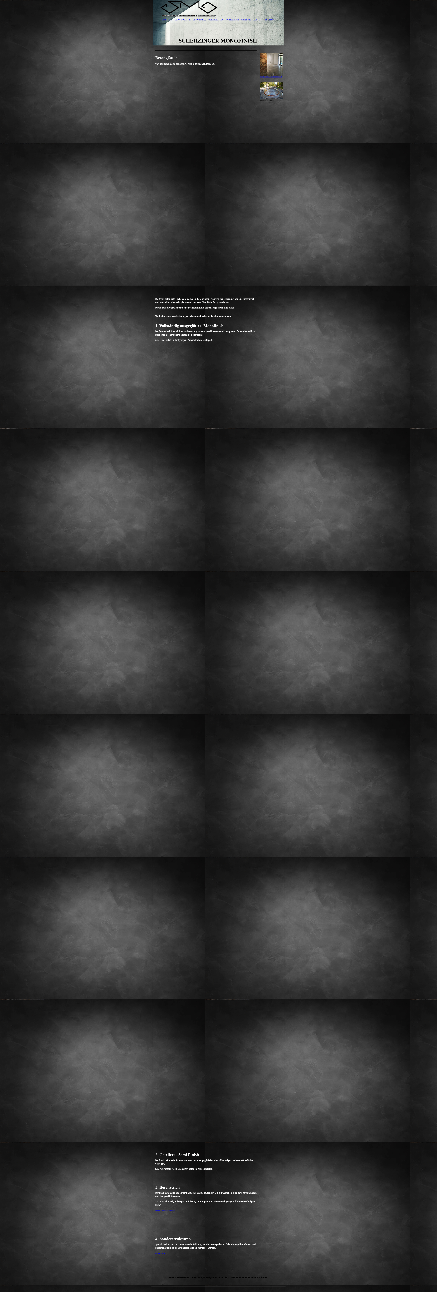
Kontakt (257, 20)
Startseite (167, 20)
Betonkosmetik (183, 20)
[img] (218, 22)
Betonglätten (215, 20)
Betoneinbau (199, 20)
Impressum (270, 20)
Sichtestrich (232, 20)
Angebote (246, 20)
